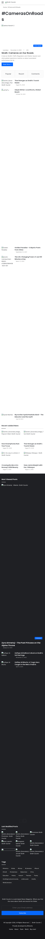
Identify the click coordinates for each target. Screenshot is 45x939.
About (16, 929)
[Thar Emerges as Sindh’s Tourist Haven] (7, 83)
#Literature (28, 868)
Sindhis (34, 879)
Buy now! (33, 929)
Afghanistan (23, 872)
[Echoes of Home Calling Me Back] (8, 852)
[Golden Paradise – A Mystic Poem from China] (7, 250)
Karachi (21, 875)
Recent (21, 74)
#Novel (37, 868)
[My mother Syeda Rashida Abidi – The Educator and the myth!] (7, 417)
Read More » (7, 64)
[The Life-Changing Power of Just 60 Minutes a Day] (7, 334)
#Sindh (5, 872)
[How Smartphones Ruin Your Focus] (11, 436)
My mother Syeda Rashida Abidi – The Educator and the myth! (29, 416)
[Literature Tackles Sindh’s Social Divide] (8, 844)
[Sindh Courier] (10, 2)
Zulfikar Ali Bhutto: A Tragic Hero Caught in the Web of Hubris (27, 663)
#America (5, 868)
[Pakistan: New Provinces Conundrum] (8, 835)
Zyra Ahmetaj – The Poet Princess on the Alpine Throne (21, 644)
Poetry (36, 875)
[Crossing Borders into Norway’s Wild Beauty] (11, 457)
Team (21, 929)
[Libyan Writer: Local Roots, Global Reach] (7, 167)
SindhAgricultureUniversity (10, 879)
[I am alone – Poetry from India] (36, 852)
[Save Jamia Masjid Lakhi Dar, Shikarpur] (33, 457)
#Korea (20, 868)
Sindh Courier (36, 922)
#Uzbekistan (13, 872)
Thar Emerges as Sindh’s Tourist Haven (33, 445)
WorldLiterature (7, 882)
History (14, 875)
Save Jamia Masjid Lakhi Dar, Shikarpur (33, 466)
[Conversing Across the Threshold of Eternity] (22, 853)
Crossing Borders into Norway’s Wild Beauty (10, 466)
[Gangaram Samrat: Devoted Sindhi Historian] (22, 844)
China (32, 872)
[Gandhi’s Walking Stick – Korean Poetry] (22, 835)
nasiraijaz (5, 50)
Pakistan (28, 875)
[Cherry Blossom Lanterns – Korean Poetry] (36, 844)
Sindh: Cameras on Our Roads (18, 52)
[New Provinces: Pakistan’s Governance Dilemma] (36, 835)
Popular (8, 74)
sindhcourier (25, 879)
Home (5, 7)
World (26, 929)
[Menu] (3, 3)
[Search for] (42, 3)
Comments (36, 74)
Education (6, 875)
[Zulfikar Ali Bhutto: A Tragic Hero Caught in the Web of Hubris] (7, 739)
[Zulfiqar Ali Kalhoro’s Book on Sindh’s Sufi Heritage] (7, 656)
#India (13, 868)
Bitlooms (30, 926)
